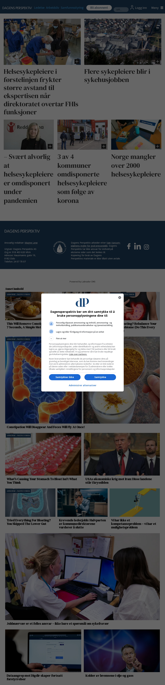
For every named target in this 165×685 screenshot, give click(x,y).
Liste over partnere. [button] (78, 354)
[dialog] (82, 342)
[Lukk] (119, 297)
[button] (82, 338)
